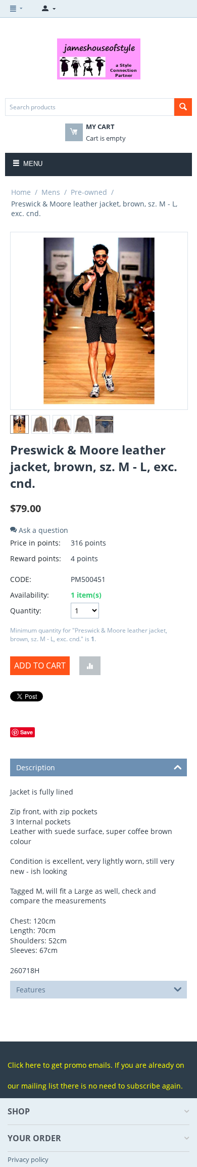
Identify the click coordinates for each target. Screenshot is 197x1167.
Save (26, 732)
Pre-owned (89, 192)
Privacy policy (28, 1159)
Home (21, 192)
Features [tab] (30, 989)
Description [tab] (35, 767)
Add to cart (40, 665)
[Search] (183, 107)
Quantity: (25, 610)
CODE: (20, 579)
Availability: (29, 595)
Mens (50, 192)
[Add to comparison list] (90, 665)
